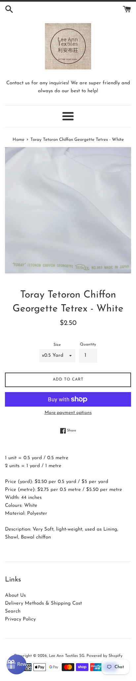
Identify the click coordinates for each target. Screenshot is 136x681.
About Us (15, 595)
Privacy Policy (20, 619)
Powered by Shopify (104, 656)
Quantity (88, 344)
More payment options (68, 413)
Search (12, 611)
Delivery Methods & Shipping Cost (43, 603)
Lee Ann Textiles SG (67, 656)
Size (57, 345)
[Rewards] (16, 664)
